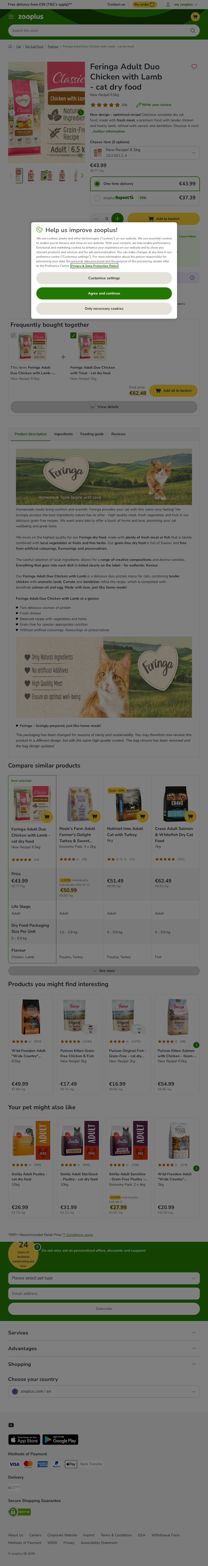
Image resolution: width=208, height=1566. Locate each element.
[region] (104, 270)
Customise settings (104, 278)
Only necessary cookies (104, 308)
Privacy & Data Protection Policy (94, 266)
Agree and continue (104, 293)
